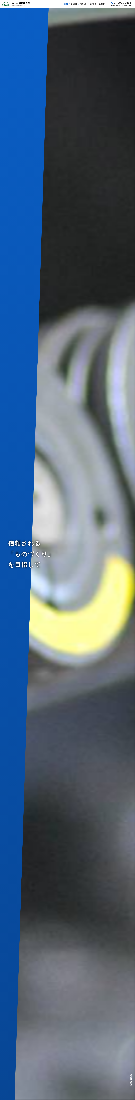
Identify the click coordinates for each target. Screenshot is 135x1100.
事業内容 (83, 4)
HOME (65, 4)
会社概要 (74, 4)
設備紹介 (102, 4)
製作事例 (93, 4)
